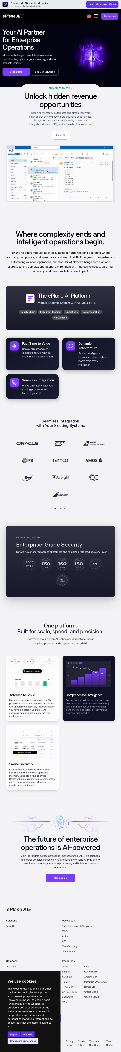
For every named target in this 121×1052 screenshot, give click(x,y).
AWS (64, 1002)
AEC (64, 941)
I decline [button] (27, 1034)
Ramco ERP (90, 986)
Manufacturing (69, 946)
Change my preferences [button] (23, 1041)
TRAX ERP (67, 986)
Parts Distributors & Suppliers (77, 926)
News (65, 966)
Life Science (68, 951)
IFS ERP (66, 981)
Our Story (11, 966)
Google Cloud (91, 997)
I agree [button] (13, 1034)
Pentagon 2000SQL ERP (96, 981)
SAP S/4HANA (69, 991)
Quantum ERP (91, 971)
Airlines (65, 936)
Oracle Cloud (91, 991)
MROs (65, 931)
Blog (86, 966)
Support (66, 971)
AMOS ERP (67, 976)
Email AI (10, 926)
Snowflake (67, 997)
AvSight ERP (90, 976)
